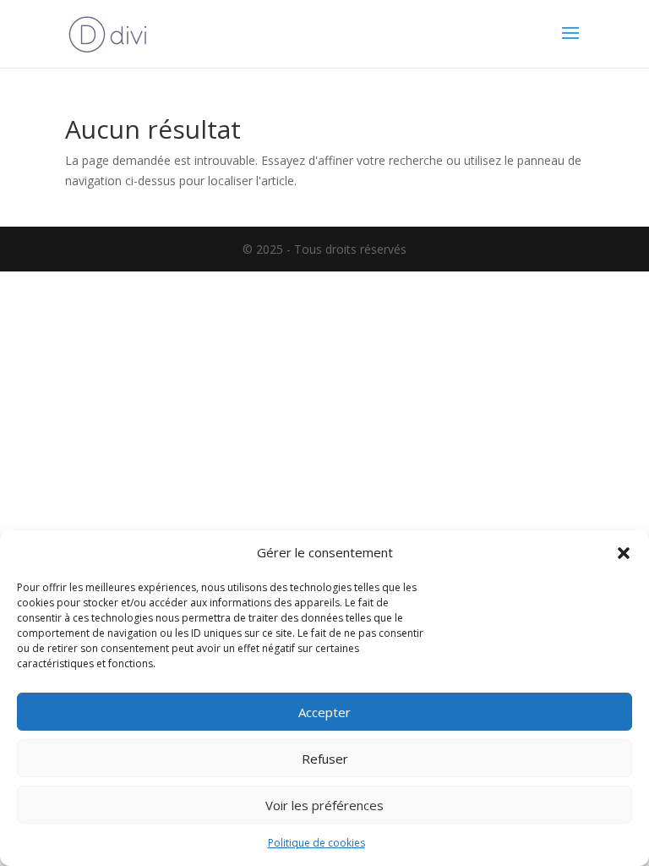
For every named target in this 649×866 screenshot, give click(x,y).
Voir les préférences (324, 805)
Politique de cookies (316, 843)
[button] (623, 553)
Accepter (324, 712)
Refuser (325, 758)
